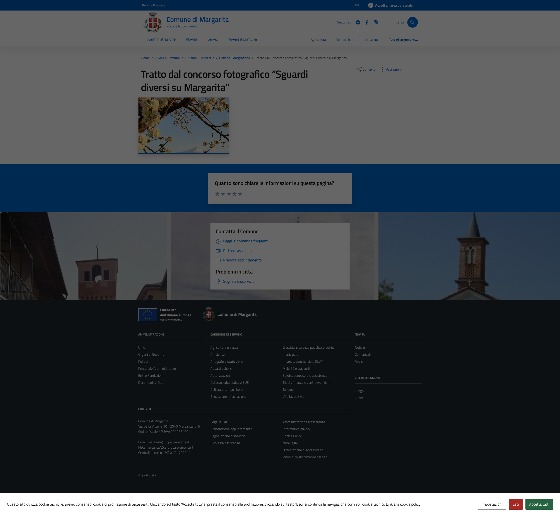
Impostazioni (492, 504)
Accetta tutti (539, 504)
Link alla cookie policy (403, 504)
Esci (516, 504)
